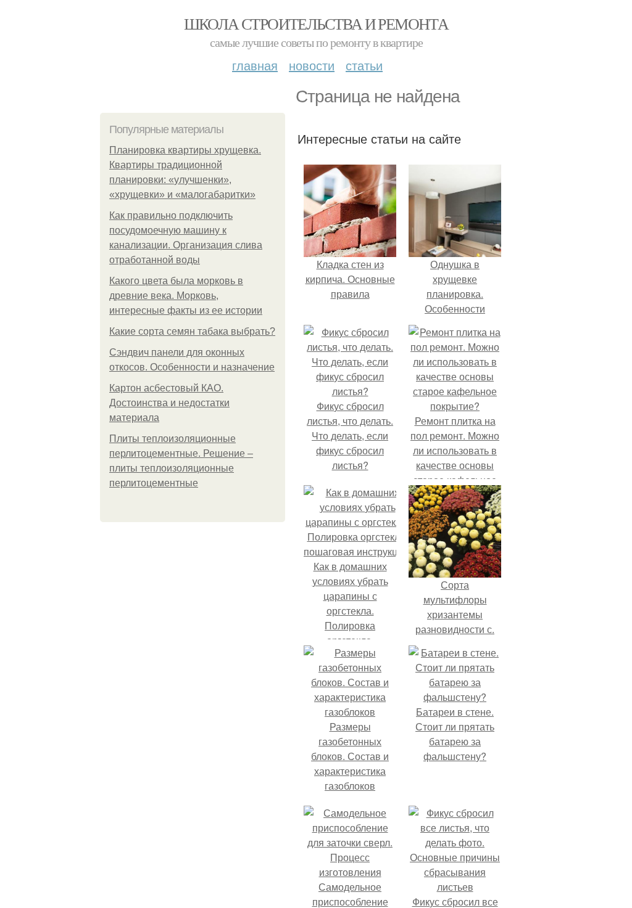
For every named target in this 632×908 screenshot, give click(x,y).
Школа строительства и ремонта (316, 23)
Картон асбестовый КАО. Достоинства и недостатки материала (169, 403)
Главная (255, 65)
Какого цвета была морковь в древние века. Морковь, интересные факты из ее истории (185, 296)
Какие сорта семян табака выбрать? (192, 331)
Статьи (364, 65)
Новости (312, 65)
